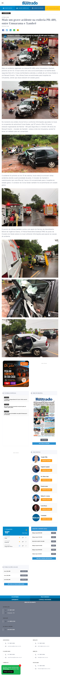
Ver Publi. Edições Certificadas (44, 558)
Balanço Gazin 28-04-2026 (37, 532)
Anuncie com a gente (54, 8)
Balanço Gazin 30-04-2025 (37, 549)
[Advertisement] (44, 374)
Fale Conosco (45, 596)
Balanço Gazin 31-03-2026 (37, 537)
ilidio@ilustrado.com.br (43, 657)
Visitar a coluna (46, 460)
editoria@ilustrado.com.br (43, 646)
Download (24, 571)
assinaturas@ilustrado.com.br (14, 646)
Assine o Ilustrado (38, 8)
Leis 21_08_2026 (7, 575)
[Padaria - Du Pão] (16, 373)
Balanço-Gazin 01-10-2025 (37, 545)
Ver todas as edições (44, 443)
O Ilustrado (15, 596)
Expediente (15, 599)
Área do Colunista (30, 602)
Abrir (53, 532)
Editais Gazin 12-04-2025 (37, 553)
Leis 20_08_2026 (7, 579)
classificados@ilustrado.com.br (15, 657)
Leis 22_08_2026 (7, 571)
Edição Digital (8, 8)
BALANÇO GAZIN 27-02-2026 (38, 541)
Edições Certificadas (24, 8)
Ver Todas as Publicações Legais (16, 584)
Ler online (44, 439)
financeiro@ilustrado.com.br (44, 668)
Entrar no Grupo (8, 671)
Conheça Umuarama (45, 599)
